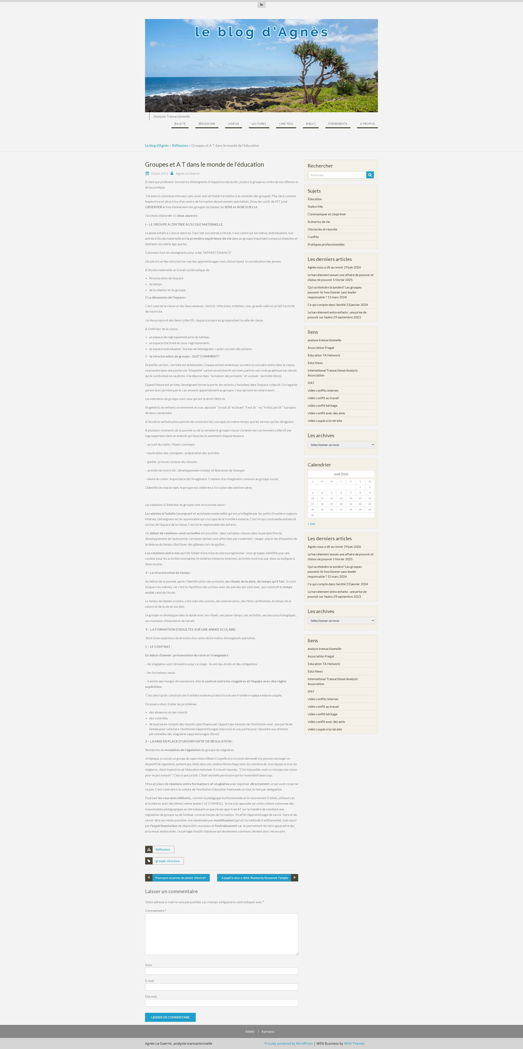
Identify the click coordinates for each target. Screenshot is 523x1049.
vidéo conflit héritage (322, 405)
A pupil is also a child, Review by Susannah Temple (254, 877)
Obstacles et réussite (322, 229)
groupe (160, 861)
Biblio (311, 123)
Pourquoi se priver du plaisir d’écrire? (180, 877)
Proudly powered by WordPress (289, 1043)
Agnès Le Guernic (188, 173)
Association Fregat (321, 347)
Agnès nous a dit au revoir (325, 267)
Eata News (315, 363)
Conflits (313, 237)
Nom (148, 965)
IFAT (311, 383)
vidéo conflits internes (323, 390)
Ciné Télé (286, 123)
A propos (367, 123)
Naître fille (315, 206)
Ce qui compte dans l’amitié (327, 305)
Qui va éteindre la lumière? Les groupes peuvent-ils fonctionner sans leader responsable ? (335, 292)
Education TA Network (324, 355)
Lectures (259, 123)
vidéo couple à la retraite (325, 420)
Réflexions (206, 123)
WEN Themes (354, 1043)
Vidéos (233, 123)
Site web (151, 996)
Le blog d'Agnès (157, 145)
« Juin (311, 524)
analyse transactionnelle (324, 340)
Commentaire (155, 910)
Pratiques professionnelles (326, 244)
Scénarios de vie (319, 222)
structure (173, 861)
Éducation (315, 199)
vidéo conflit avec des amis (326, 413)
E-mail (149, 981)
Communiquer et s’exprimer (327, 214)
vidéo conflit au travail (323, 398)
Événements (338, 123)
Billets (180, 123)
